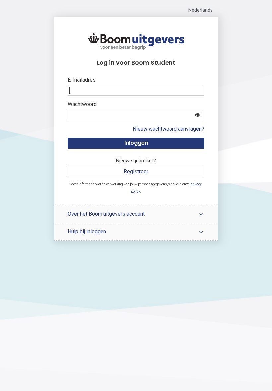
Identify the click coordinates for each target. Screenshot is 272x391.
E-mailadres (82, 80)
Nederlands (200, 10)
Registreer (136, 171)
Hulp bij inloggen (87, 231)
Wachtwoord (82, 104)
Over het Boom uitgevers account (106, 214)
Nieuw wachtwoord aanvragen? (168, 129)
